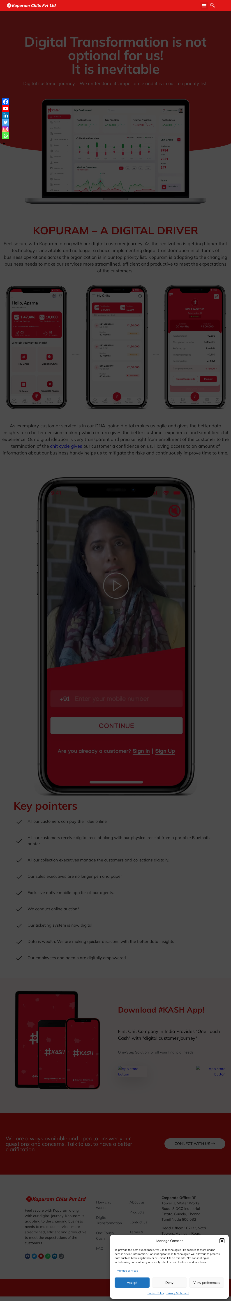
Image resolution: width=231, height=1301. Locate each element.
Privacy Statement (177, 1293)
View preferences (206, 1282)
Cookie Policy (156, 1293)
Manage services (127, 1270)
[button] (222, 1241)
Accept (132, 1282)
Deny (169, 1282)
